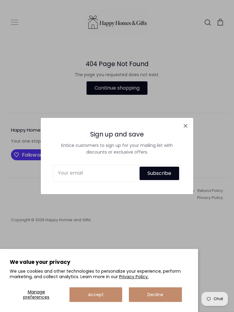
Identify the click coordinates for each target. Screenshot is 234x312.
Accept (96, 295)
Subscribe (159, 173)
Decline (155, 295)
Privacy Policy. (134, 277)
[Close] (185, 125)
